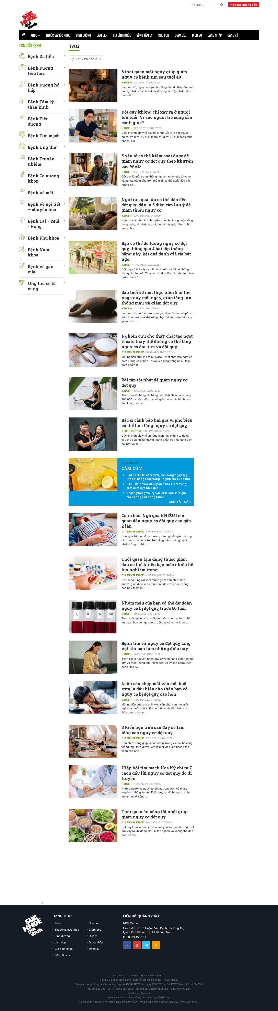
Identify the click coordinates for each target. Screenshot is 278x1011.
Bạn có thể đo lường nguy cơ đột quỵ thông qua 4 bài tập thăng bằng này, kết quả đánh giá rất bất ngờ (156, 251)
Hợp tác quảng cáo (243, 4)
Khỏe (35, 35)
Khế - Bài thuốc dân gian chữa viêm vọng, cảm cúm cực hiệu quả (156, 486)
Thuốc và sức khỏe (58, 35)
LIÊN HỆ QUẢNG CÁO (141, 916)
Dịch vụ (197, 35)
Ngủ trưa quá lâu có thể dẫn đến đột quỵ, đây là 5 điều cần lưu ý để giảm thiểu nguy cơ (156, 205)
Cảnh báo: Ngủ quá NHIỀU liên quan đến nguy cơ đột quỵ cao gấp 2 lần (156, 521)
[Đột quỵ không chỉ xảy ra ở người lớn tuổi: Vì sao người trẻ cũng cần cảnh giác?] (93, 125)
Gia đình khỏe (122, 35)
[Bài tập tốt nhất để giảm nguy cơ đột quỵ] (93, 393)
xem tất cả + (180, 502)
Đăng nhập (215, 35)
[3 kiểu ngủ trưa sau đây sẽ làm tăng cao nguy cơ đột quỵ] (93, 741)
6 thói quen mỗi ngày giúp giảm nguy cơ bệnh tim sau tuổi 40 (154, 74)
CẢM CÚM (132, 468)
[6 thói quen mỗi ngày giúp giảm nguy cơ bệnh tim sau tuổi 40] (93, 85)
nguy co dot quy (88, 59)
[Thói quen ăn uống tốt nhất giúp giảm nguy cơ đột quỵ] (93, 825)
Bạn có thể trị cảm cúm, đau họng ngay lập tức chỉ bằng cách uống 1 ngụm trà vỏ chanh (158, 477)
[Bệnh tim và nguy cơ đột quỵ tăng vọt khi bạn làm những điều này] (93, 657)
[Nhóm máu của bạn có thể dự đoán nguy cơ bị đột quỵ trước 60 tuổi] (93, 616)
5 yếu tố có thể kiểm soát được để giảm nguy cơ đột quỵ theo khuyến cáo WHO (157, 161)
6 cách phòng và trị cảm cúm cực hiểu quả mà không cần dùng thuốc (156, 495)
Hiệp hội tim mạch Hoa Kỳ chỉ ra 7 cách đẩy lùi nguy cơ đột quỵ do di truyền (156, 773)
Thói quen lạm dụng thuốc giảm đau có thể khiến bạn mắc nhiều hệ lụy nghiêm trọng (157, 564)
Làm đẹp (102, 35)
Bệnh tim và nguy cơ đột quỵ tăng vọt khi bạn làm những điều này (156, 646)
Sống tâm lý (145, 35)
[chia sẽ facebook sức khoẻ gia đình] (127, 945)
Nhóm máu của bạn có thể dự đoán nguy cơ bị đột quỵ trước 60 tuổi (156, 605)
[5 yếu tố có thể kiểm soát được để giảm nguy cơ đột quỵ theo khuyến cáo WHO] (93, 169)
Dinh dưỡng (83, 35)
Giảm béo (180, 35)
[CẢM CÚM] (93, 474)
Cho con (163, 35)
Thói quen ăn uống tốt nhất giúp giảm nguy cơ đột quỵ (154, 814)
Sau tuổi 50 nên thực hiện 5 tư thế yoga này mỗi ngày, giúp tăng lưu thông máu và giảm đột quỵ (156, 298)
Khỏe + (126, 82)
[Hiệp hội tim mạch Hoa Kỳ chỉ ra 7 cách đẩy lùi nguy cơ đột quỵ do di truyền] (93, 781)
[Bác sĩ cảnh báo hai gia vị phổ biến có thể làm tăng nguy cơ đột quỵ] (93, 434)
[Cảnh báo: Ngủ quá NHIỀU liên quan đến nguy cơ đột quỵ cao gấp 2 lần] (93, 529)
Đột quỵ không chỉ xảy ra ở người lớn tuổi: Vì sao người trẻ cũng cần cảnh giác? (156, 117)
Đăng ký (233, 35)
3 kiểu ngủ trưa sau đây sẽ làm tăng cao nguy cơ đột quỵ (153, 730)
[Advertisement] (228, 104)
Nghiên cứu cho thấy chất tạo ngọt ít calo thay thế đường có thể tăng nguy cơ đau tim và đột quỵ (157, 341)
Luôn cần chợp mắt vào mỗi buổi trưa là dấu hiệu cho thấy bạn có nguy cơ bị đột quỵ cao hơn (154, 689)
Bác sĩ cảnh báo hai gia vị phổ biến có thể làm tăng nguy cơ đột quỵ (157, 422)
